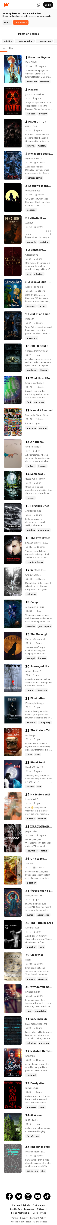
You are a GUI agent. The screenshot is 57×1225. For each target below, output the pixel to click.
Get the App (16, 1209)
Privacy (24, 1218)
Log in (48, 4)
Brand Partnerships (21, 1213)
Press (43, 1213)
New (11, 48)
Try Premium (39, 1205)
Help (28, 1221)
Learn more (21, 22)
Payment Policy (38, 1218)
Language (29, 1209)
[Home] (19, 5)
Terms (14, 1218)
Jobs (35, 1213)
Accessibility (17, 1221)
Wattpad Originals (21, 1205)
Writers (40, 1209)
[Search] (39, 5)
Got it (7, 22)
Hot (4, 48)
